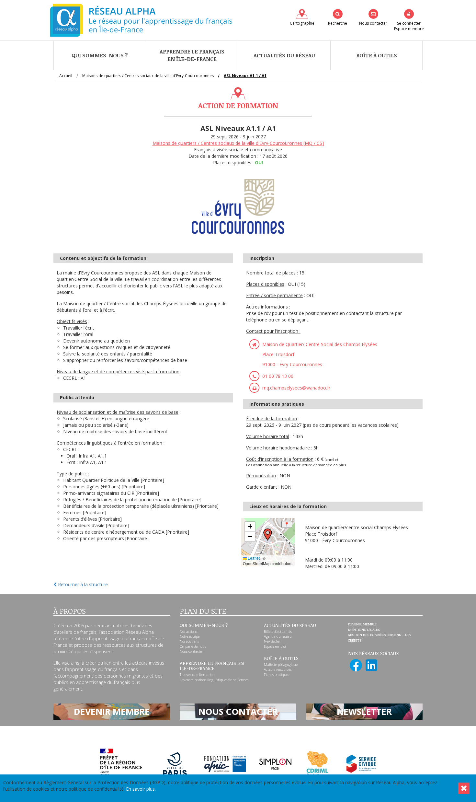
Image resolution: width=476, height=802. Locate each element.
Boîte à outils (376, 55)
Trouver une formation (197, 674)
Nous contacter (191, 651)
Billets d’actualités (278, 631)
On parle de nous (193, 646)
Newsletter (272, 641)
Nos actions (188, 631)
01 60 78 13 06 (277, 376)
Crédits (354, 641)
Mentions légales (364, 630)
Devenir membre (362, 624)
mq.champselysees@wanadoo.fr (296, 388)
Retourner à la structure (82, 584)
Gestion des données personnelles (379, 635)
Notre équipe (189, 636)
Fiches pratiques (276, 674)
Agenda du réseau (278, 636)
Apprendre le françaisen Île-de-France (192, 55)
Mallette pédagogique (281, 664)
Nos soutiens (189, 641)
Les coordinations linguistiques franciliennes (214, 680)
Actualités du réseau (284, 55)
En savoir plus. (141, 789)
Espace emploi (275, 646)
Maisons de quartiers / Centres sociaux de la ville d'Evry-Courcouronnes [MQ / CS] (238, 143)
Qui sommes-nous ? (100, 55)
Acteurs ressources (277, 669)
